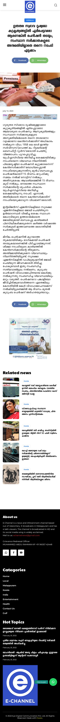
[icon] (6, 560)
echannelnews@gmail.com (26, 535)
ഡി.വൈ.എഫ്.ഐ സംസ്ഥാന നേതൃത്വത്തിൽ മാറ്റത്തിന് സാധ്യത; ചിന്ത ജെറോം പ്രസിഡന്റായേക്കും (38, 411)
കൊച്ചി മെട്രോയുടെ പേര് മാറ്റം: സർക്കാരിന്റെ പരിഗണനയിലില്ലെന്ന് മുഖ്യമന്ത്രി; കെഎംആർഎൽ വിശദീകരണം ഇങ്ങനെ (39, 455)
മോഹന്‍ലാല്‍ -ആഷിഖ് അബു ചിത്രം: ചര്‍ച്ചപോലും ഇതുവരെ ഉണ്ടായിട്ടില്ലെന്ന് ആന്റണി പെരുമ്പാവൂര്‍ (30, 654)
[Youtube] (21, 553)
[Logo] (30, 7)
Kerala (30, 20)
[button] (53, 682)
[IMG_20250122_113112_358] (30, 121)
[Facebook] (13, 553)
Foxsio (39, 718)
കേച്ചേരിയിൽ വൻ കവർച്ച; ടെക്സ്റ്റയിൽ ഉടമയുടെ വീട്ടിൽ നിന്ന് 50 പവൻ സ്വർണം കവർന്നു (39, 433)
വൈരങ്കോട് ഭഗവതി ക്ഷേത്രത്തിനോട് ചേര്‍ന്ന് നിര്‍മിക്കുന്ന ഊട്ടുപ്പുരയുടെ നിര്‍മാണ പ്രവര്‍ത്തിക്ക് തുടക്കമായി (29, 630)
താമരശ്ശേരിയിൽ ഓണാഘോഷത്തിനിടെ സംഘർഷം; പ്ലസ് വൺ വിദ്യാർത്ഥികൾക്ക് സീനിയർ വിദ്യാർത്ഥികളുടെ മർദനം (38, 477)
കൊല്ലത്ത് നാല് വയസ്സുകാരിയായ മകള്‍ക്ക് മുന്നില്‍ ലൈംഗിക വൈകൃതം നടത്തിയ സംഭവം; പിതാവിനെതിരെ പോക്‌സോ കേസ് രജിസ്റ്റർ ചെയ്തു (39, 390)
